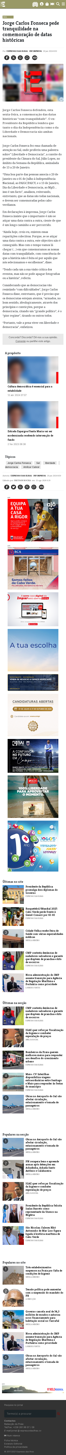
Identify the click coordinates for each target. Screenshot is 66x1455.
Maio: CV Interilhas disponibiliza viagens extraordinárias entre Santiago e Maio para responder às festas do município (44, 1080)
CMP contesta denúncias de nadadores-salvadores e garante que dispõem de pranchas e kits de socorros (44, 957)
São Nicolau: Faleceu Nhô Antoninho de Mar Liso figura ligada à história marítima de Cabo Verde (43, 1232)
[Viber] (27, 487)
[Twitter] (13, 57)
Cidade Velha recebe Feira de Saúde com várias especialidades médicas (44, 934)
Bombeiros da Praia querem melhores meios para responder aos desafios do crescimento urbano (44, 1056)
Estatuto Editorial (13, 1443)
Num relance (13, 1435)
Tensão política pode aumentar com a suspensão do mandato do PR (44, 1292)
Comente (21, 341)
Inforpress (35, 51)
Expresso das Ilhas (17, 51)
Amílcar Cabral (31, 467)
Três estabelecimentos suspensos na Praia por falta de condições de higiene (44, 1270)
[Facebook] (6, 57)
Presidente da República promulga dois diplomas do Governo (42, 890)
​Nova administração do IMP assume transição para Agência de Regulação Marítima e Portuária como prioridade (44, 979)
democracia (11, 467)
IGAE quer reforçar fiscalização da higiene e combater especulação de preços (44, 1033)
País (5, 17)
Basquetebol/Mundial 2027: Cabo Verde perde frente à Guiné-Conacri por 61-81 (42, 912)
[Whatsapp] (20, 57)
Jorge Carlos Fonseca (19, 463)
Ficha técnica (11, 1440)
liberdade (50, 463)
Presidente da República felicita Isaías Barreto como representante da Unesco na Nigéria (44, 1210)
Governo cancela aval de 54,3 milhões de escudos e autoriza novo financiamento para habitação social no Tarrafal (43, 1316)
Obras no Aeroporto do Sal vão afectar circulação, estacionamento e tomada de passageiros (44, 1100)
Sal (38, 463)
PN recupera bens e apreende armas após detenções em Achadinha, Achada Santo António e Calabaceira (42, 1166)
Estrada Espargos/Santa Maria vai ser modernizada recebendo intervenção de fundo (30, 435)
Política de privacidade (15, 1447)
